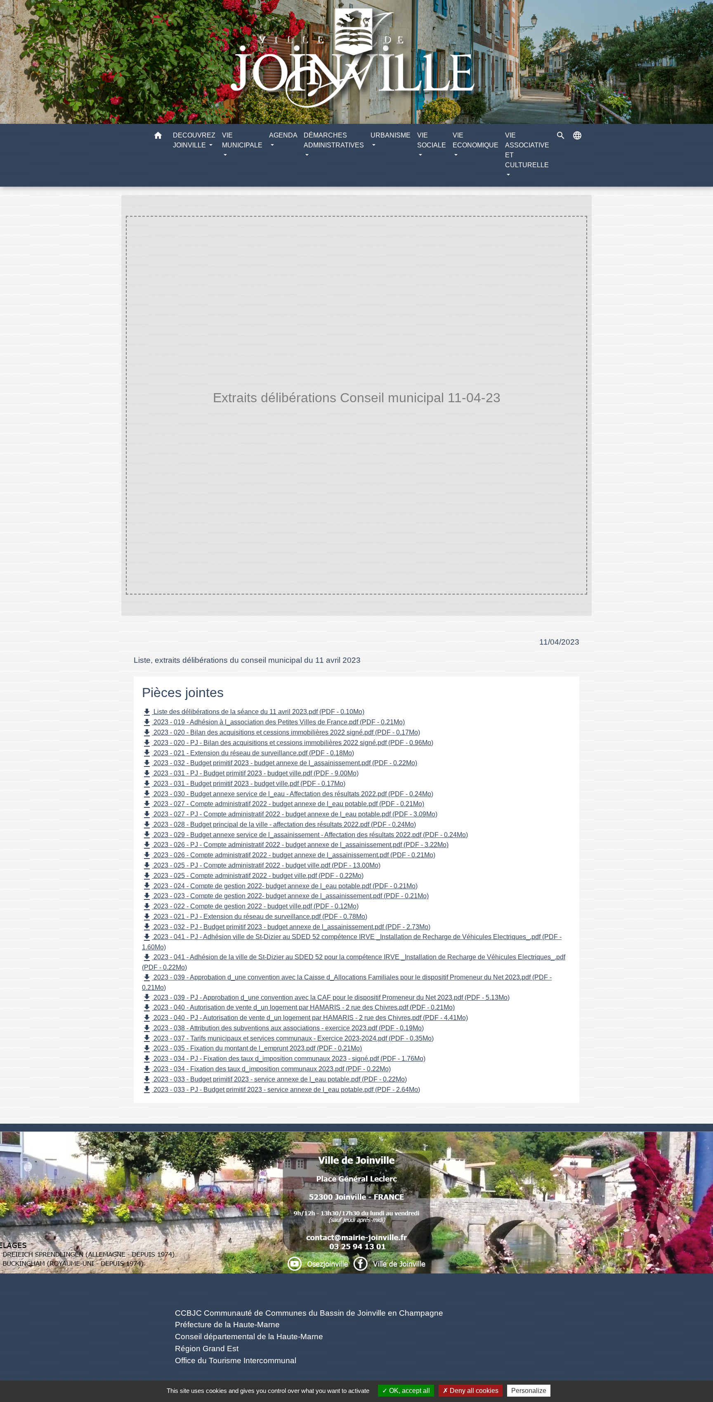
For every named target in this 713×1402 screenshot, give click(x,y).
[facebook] (356, 1260)
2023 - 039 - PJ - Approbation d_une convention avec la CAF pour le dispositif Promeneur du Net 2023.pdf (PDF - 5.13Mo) (326, 998)
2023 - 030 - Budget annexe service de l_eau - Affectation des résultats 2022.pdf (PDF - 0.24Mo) (287, 794)
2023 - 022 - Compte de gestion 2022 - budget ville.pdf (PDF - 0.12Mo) (250, 907)
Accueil (194, 414)
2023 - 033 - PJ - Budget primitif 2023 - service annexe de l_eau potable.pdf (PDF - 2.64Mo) (281, 1090)
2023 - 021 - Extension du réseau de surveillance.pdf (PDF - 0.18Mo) (248, 753)
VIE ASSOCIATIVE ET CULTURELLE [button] (527, 150)
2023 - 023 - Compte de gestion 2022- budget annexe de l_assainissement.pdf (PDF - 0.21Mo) (285, 896)
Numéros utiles (356, 1137)
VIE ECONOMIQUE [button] (475, 140)
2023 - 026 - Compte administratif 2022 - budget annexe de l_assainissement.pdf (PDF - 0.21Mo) (288, 856)
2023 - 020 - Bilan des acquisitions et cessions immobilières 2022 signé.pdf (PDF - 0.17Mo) (281, 733)
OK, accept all (408, 1390)
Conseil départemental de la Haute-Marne (249, 1336)
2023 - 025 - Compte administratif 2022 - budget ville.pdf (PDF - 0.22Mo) (253, 876)
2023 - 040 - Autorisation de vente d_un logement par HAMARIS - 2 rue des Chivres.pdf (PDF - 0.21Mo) (298, 1008)
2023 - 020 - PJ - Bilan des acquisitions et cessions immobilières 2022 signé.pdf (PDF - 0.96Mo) (287, 743)
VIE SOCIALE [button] (431, 140)
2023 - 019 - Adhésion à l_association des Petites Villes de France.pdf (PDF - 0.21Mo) (273, 723)
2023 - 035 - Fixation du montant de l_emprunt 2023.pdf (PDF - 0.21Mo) (252, 1049)
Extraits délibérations (319, 414)
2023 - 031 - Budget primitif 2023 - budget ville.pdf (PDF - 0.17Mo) (243, 784)
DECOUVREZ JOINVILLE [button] (194, 140)
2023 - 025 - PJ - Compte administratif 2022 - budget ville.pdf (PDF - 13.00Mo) (261, 866)
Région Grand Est (206, 1348)
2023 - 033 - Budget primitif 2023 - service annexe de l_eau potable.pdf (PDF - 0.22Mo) (274, 1080)
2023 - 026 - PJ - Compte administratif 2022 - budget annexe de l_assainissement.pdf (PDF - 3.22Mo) (295, 845)
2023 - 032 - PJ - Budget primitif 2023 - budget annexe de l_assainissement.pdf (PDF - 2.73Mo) (286, 927)
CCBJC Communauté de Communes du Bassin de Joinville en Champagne (309, 1313)
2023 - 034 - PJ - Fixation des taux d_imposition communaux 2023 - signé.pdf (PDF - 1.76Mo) (283, 1059)
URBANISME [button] (391, 135)
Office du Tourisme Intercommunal (235, 1360)
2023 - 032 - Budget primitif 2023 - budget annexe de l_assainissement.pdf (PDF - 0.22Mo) (279, 764)
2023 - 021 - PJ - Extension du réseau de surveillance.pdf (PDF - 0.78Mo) (254, 917)
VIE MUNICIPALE (245, 414)
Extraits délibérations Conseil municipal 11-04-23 (447, 414)
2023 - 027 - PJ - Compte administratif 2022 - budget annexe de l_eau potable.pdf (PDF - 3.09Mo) (289, 815)
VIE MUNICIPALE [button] (242, 140)
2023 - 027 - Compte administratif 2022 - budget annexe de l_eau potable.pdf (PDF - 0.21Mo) (283, 804)
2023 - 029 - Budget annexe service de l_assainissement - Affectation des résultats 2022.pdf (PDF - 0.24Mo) (305, 835)
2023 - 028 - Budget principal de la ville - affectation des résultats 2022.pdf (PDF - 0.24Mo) (279, 825)
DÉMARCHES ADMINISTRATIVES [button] (334, 140)
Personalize (528, 1390)
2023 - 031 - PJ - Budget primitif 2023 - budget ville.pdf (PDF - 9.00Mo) (250, 774)
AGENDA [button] (283, 135)
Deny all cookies (473, 1390)
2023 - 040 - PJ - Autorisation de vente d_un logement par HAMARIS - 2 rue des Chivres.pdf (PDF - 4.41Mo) (305, 1018)
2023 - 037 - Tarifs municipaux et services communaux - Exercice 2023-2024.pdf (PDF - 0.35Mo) (288, 1039)
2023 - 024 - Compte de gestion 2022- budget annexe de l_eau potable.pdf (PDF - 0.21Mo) (280, 886)
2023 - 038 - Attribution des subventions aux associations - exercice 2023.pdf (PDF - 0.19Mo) (283, 1029)
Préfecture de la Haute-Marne (227, 1324)
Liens (309, 1293)
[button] (158, 137)
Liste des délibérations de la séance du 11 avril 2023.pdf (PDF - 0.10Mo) (253, 712)
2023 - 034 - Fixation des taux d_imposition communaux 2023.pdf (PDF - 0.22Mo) (266, 1070)
